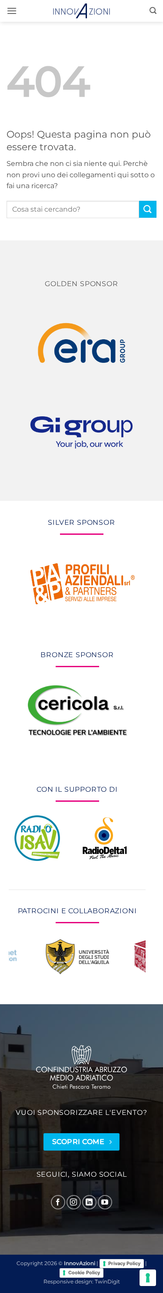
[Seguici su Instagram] (74, 1202)
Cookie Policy (84, 1272)
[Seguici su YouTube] (105, 1202)
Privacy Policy (124, 1263)
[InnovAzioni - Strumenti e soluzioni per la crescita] (81, 11)
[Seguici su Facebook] (58, 1202)
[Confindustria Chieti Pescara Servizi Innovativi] (82, 1067)
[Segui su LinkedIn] (89, 1202)
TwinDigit (107, 1282)
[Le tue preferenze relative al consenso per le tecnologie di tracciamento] (148, 1277)
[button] (12, 10)
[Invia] (147, 209)
